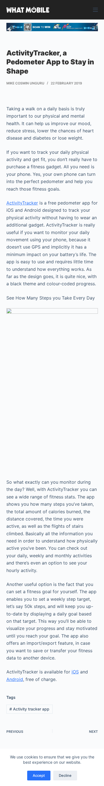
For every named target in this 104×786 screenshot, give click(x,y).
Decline (65, 775)
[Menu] (95, 9)
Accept (39, 775)
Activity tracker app (29, 709)
